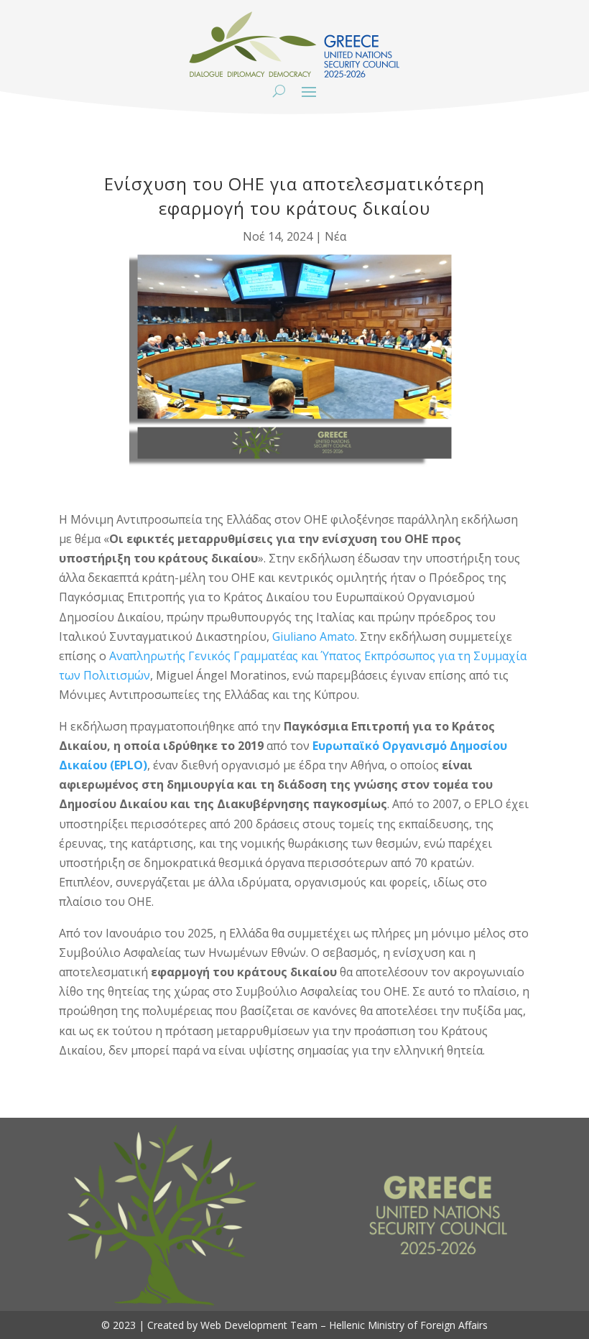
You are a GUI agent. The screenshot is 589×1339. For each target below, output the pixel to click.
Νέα (335, 236)
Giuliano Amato (313, 636)
